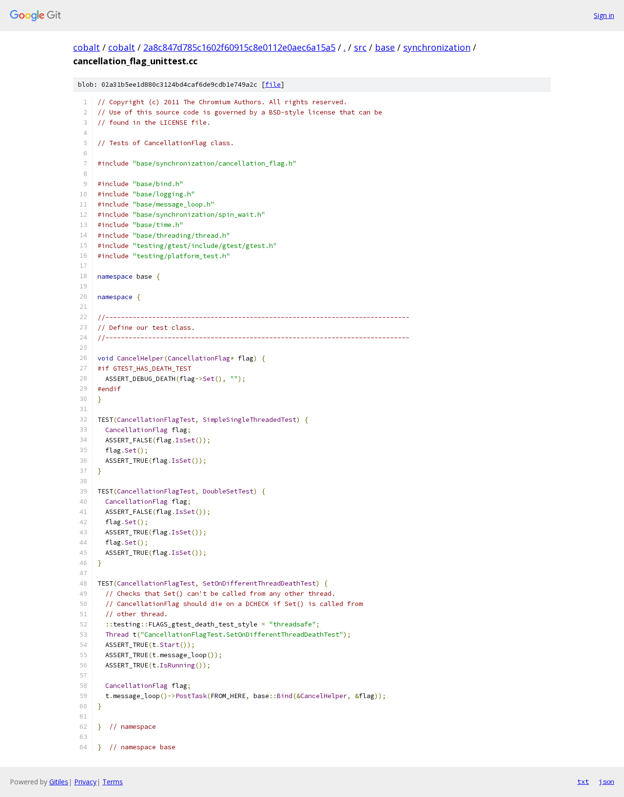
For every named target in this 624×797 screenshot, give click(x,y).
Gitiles (58, 781)
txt (583, 781)
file (273, 84)
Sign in (604, 15)
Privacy (85, 781)
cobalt (86, 47)
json (606, 781)
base (385, 47)
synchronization (436, 47)
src (360, 47)
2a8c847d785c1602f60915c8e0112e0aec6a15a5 (239, 47)
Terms (112, 781)
